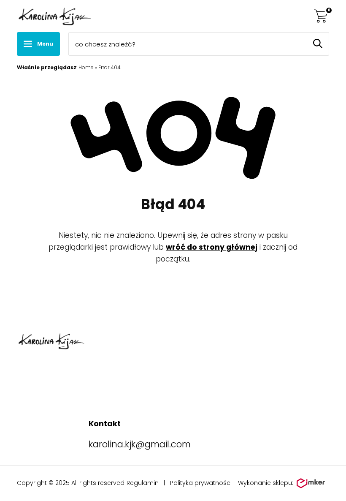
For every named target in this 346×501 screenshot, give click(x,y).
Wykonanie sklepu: (265, 483)
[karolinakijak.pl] (54, 16)
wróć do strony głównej (211, 247)
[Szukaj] (317, 43)
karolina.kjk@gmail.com (140, 444)
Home (86, 67)
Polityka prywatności (201, 483)
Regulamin (143, 483)
